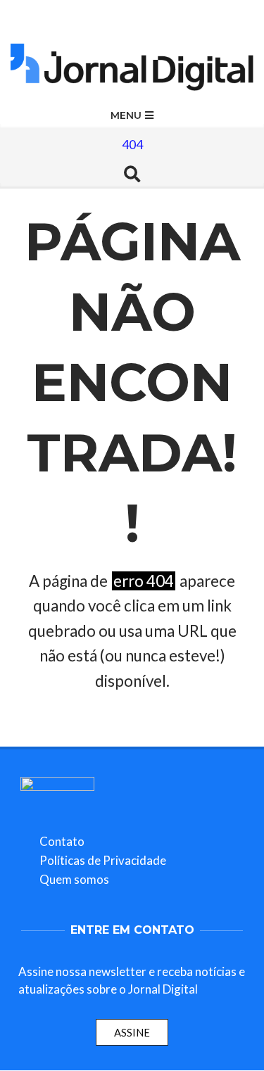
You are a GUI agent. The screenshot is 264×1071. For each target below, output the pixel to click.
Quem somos (74, 879)
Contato (61, 841)
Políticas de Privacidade (102, 860)
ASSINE (132, 1032)
